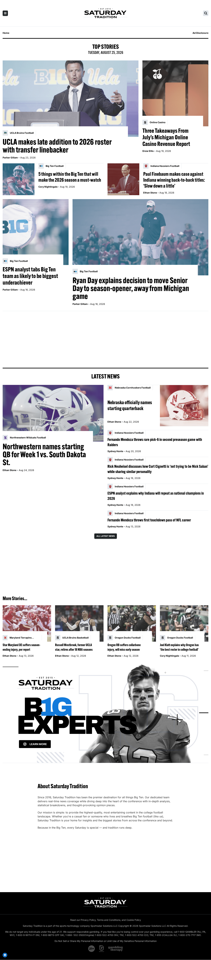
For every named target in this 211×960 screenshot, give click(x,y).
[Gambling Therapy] (115, 948)
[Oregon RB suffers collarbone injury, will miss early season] (131, 623)
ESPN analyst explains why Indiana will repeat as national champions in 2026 (155, 496)
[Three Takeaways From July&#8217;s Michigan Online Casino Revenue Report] (175, 93)
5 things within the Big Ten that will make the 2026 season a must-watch (69, 177)
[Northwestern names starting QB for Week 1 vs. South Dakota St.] (53, 413)
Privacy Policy (88, 919)
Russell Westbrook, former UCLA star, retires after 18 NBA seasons (74, 647)
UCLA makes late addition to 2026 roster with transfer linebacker (57, 146)
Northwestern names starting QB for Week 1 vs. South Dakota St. (44, 454)
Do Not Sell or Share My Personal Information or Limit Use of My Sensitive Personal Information (106, 941)
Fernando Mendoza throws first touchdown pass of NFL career (149, 519)
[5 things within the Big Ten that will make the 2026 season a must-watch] (18, 179)
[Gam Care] (101, 948)
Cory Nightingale (48, 186)
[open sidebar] (5, 13)
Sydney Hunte (115, 451)
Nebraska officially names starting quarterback (129, 405)
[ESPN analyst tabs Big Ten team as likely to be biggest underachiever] (36, 232)
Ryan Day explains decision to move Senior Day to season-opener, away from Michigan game (131, 288)
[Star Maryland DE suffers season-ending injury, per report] (27, 623)
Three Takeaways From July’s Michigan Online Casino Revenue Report (166, 137)
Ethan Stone (150, 192)
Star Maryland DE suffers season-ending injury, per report (21, 647)
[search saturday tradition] (205, 13)
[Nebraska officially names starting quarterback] (184, 405)
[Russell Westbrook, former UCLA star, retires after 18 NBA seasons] (79, 623)
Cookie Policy (133, 919)
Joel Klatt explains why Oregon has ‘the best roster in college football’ (179, 647)
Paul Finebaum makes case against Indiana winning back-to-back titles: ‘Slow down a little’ (174, 180)
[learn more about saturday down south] (105, 713)
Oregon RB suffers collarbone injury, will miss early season (124, 647)
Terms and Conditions (108, 919)
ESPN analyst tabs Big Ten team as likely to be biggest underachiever (30, 276)
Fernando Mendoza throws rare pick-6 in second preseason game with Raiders (154, 442)
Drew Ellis (148, 151)
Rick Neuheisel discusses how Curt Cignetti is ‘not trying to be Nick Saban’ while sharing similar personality (157, 469)
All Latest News (105, 536)
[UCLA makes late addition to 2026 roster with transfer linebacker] (70, 98)
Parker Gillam (10, 157)
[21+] (91, 948)
